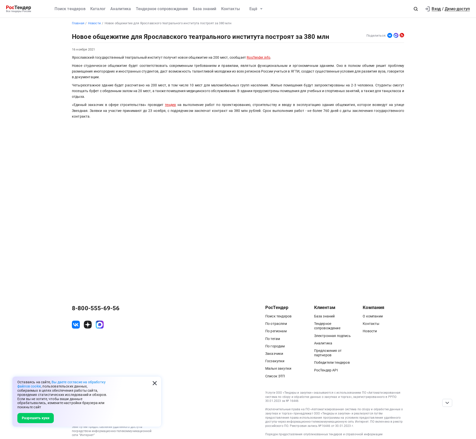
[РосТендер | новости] (402, 35)
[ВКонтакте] (389, 35)
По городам (275, 346)
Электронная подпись (332, 336)
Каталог (98, 8)
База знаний (204, 8)
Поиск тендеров (70, 8)
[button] (415, 9)
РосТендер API (326, 370)
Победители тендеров (332, 362)
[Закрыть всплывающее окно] (154, 383)
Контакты (230, 8)
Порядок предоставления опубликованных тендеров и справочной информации (324, 434)
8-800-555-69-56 (95, 308)
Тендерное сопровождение (162, 8)
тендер (170, 105)
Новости (370, 331)
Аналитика (120, 8)
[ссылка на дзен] (88, 325)
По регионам (276, 331)
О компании (373, 316)
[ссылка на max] (100, 325)
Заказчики (274, 354)
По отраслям (276, 324)
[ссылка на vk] (76, 325)
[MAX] (395, 35)
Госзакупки (275, 361)
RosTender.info (258, 57)
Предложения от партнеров (328, 353)
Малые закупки (278, 368)
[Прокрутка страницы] (447, 403)
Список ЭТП (275, 376)
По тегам (272, 339)
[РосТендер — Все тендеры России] (18, 9)
